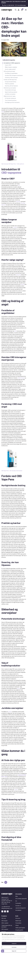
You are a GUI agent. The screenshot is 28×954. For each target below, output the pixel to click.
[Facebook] (2, 911)
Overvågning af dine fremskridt (12, 102)
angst (2, 111)
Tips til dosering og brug (10, 100)
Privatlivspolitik (19, 930)
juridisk (9, 711)
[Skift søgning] (15, 9)
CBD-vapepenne (11, 172)
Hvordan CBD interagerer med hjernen (14, 75)
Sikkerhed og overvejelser (10, 88)
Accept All (14, 943)
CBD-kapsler (4, 920)
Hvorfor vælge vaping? (10, 69)
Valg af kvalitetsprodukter (11, 92)
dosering (23, 284)
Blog (16, 896)
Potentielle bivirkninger (10, 90)
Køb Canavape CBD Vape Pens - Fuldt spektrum (12, 163)
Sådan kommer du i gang (9, 96)
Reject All (14, 951)
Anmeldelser (18, 910)
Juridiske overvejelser (10, 94)
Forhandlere (18, 903)
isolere (16, 789)
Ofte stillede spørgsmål (20, 898)
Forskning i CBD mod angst (11, 77)
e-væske (15, 227)
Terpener (3, 931)
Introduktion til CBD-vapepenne (12, 63)
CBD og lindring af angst (9, 71)
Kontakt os (18, 905)
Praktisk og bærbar (9, 83)
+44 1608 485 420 (5, 906)
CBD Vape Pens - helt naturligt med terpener (11, 470)
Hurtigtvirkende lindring (10, 81)
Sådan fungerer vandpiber (11, 67)
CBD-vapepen (4, 929)
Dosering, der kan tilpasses (11, 85)
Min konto (17, 918)
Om (16, 901)
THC (19, 185)
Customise (14, 947)
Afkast (17, 925)
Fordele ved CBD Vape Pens (10, 79)
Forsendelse (18, 923)
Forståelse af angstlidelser (11, 73)
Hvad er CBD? (8, 65)
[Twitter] (5, 911)
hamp (18, 688)
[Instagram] (8, 911)
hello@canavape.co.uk (6, 908)
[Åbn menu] (26, 10)
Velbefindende (21, 378)
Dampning (18, 274)
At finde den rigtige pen (10, 98)
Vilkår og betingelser (20, 927)
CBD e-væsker (4, 923)
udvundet (18, 201)
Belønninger (18, 920)
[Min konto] (18, 10)
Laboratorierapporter (20, 908)
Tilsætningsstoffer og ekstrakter (6, 926)
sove (15, 331)
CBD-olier (3, 918)
